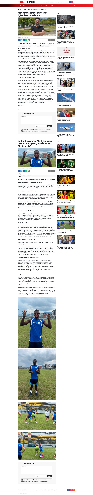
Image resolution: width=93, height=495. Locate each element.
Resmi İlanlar (30, 5)
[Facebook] (19, 40)
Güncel (21, 5)
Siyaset (42, 5)
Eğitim (46, 5)
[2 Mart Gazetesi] (26, 2)
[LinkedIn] (24, 40)
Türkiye (25, 5)
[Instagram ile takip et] (72, 2)
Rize (18, 5)
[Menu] (75, 6)
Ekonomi (38, 5)
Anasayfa (20, 9)
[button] (49, 40)
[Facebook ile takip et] (70, 2)
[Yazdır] (29, 40)
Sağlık (53, 5)
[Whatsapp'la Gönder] (26, 40)
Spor (35, 5)
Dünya (50, 5)
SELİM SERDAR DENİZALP (27, 175)
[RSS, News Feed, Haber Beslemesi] (74, 490)
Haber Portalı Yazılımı (23, 493)
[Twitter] (21, 40)
